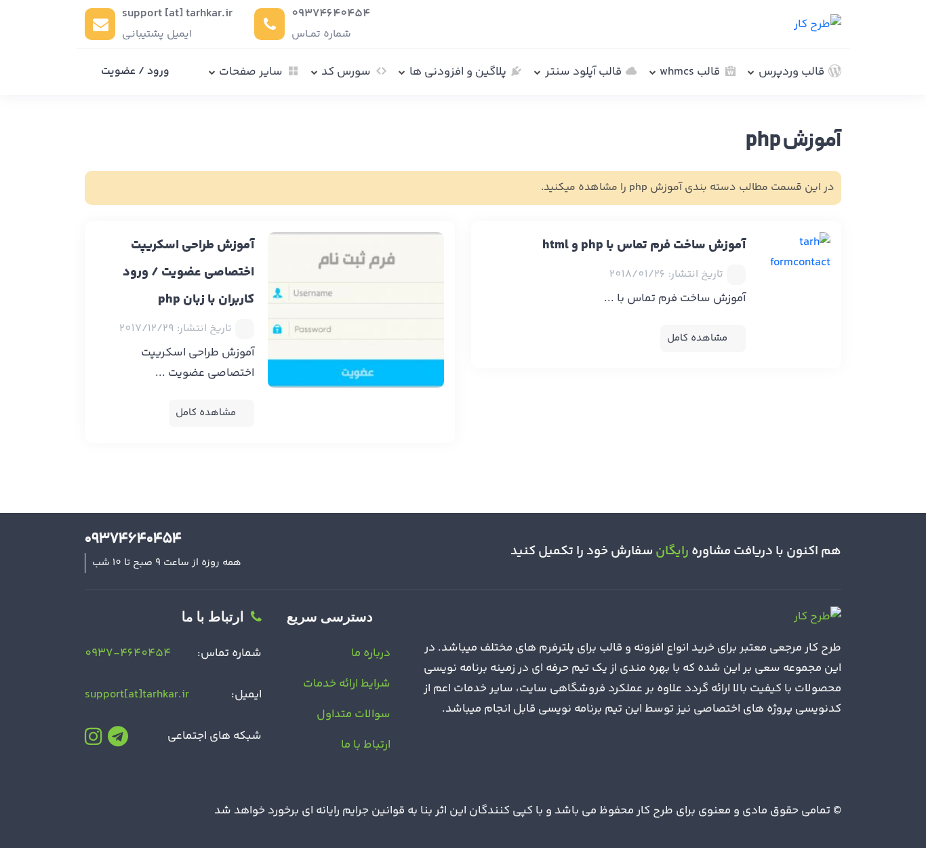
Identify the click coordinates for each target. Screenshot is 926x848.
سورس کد (346, 72)
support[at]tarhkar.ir (137, 695)
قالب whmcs (690, 72)
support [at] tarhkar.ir (177, 13)
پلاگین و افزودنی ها (457, 72)
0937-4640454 (128, 653)
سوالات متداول (353, 714)
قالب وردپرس (791, 72)
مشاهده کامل (697, 338)
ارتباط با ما (365, 745)
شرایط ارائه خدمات (346, 684)
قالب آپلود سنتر (583, 72)
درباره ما (370, 653)
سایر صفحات (251, 72)
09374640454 (330, 13)
